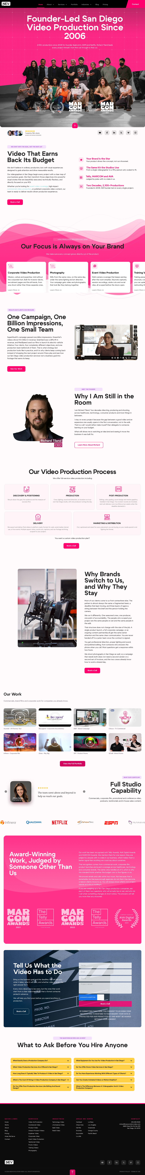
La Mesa (90, 1122)
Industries (85, 4)
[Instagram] (135, 132)
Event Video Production (36, 1139)
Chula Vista (79, 1125)
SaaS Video (56, 1128)
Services (61, 4)
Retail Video (56, 1130)
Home (40, 4)
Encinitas (79, 1130)
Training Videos (33, 1147)
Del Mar (78, 1128)
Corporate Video (34, 1136)
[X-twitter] (121, 132)
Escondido (79, 1133)
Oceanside (91, 1128)
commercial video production (19, 189)
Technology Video (58, 1122)
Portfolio (74, 4)
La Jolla (78, 1136)
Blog (97, 4)
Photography (33, 1150)
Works (7, 1125)
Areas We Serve (10, 1136)
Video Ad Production (35, 1122)
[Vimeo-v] (128, 132)
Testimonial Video (34, 1142)
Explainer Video (34, 1133)
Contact (7, 1139)
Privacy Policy (125, 1171)
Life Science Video (58, 1125)
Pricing (105, 4)
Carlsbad (79, 1122)
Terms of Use (135, 1171)
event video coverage (39, 186)
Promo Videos (33, 1145)
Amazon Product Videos (36, 1130)
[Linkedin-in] (114, 132)
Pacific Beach (92, 1133)
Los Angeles (92, 1125)
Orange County (93, 1130)
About (49, 4)
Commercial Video (34, 1125)
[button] (20, 717)
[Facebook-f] (107, 132)
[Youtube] (100, 132)
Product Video (33, 1128)
